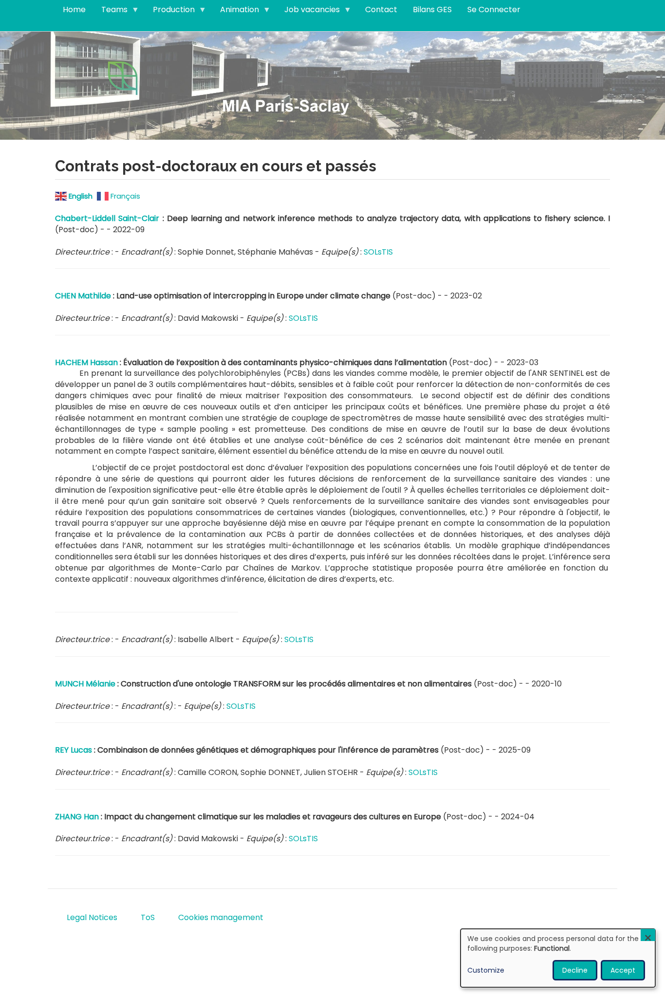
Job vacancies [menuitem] (308, 11)
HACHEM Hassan (86, 362)
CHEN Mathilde (83, 295)
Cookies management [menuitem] (220, 917)
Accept (622, 970)
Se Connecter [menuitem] (493, 9)
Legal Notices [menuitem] (92, 917)
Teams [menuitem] (110, 11)
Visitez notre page (332, 85)
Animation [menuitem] (235, 11)
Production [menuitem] (170, 11)
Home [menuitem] (74, 9)
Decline (575, 970)
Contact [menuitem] (381, 9)
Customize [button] (485, 970)
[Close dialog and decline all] (648, 935)
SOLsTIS (378, 252)
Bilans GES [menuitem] (432, 9)
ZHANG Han (77, 816)
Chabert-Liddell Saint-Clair (107, 218)
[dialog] (558, 958)
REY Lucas (73, 750)
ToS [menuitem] (148, 917)
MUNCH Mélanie (85, 683)
